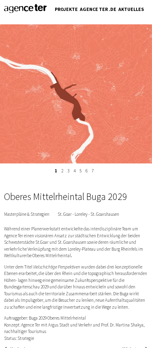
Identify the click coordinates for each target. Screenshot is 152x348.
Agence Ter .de (98, 9)
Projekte (66, 9)
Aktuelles (131, 9)
